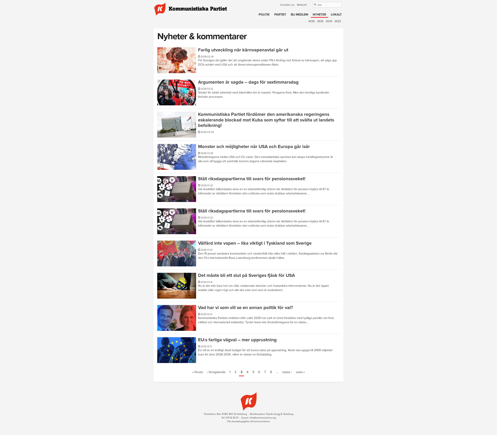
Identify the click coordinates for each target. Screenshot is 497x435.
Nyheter (319, 14)
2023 (338, 21)
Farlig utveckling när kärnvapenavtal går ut (243, 50)
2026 (311, 21)
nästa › (287, 372)
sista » (300, 372)
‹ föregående (216, 372)
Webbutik (302, 4)
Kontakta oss (288, 4)
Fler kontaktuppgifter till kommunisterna (248, 421)
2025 (320, 21)
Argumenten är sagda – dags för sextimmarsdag (248, 82)
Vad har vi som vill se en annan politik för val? (245, 307)
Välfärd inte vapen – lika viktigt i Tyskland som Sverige (255, 243)
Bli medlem (299, 14)
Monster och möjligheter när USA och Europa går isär (254, 146)
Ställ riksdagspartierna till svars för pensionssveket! (251, 179)
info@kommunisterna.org (262, 417)
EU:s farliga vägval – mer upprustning (237, 340)
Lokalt (336, 14)
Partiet (280, 14)
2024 (329, 21)
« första (197, 372)
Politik (264, 14)
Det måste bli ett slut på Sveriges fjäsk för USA (246, 275)
